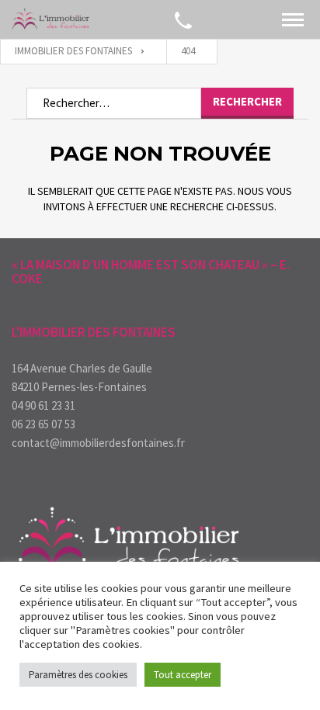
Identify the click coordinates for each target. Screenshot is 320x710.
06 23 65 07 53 (43, 424)
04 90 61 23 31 (43, 405)
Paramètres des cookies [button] (78, 674)
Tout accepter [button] (182, 674)
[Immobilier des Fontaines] (50, 20)
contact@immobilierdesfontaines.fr (98, 442)
